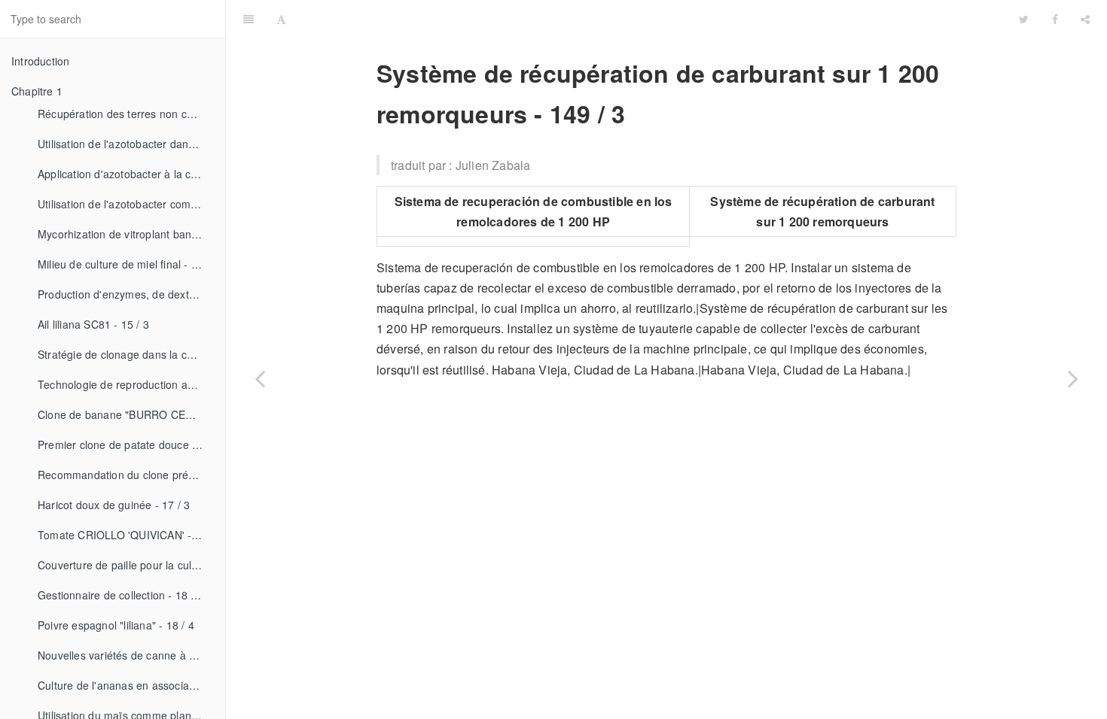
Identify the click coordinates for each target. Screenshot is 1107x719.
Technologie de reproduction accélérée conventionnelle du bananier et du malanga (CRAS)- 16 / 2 (126, 384)
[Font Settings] (281, 19)
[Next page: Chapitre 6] (1073, 378)
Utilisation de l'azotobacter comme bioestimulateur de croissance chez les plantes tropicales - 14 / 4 (126, 203)
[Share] (1085, 19)
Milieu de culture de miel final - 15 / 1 (126, 264)
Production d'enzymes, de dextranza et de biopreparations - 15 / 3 (126, 294)
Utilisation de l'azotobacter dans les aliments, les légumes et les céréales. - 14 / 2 (126, 143)
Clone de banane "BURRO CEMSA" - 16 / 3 (126, 414)
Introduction (40, 60)
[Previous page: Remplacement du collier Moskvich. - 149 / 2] (260, 378)
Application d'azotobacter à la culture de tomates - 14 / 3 (126, 173)
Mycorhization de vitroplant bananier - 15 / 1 (126, 233)
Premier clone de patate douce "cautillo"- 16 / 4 (126, 444)
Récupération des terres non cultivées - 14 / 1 (126, 113)
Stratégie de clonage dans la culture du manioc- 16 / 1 (126, 354)
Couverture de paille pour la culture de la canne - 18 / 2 (126, 564)
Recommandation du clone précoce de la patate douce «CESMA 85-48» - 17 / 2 (126, 474)
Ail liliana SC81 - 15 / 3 (93, 324)
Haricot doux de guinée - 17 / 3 (114, 504)
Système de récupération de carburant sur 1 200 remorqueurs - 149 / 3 (691, 18)
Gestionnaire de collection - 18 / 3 (120, 594)
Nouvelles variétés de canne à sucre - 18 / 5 (126, 655)
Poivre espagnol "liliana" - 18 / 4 (116, 625)
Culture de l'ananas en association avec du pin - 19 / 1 (126, 685)
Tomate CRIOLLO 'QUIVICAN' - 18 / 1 (126, 534)
